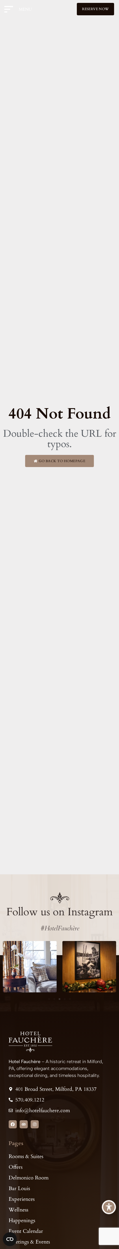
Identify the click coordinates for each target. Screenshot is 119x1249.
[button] (49, 999)
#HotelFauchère (59, 928)
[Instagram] (35, 1124)
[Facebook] (13, 1124)
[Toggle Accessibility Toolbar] (109, 1207)
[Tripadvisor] (24, 1124)
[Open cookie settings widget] (10, 1239)
